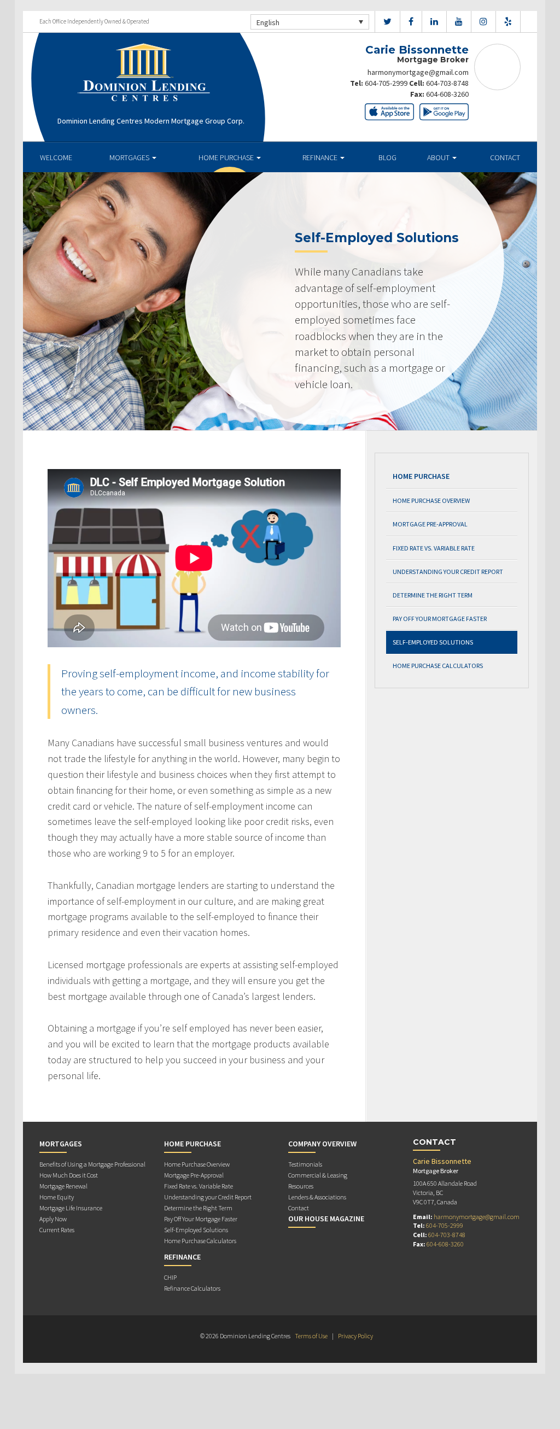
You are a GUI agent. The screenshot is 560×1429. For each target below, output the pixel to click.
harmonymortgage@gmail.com (418, 72)
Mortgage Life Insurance (70, 1208)
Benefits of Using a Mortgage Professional (92, 1164)
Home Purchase (227, 157)
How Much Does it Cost (68, 1175)
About (439, 157)
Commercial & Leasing (317, 1175)
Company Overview (322, 1144)
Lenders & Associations (317, 1197)
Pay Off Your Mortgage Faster (440, 618)
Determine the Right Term (432, 595)
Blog (387, 157)
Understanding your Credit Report (448, 571)
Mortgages (130, 157)
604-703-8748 (447, 83)
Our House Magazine (326, 1218)
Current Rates (56, 1230)
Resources (300, 1186)
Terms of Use (311, 1336)
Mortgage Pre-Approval (430, 524)
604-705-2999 (386, 83)
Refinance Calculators (192, 1288)
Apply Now (53, 1219)
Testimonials (305, 1164)
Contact (505, 157)
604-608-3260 (447, 94)
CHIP (170, 1277)
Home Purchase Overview (431, 500)
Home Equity (56, 1197)
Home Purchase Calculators (438, 665)
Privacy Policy (355, 1336)
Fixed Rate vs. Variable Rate (434, 548)
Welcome (56, 157)
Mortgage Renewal (63, 1186)
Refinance (320, 157)
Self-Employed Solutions (433, 642)
